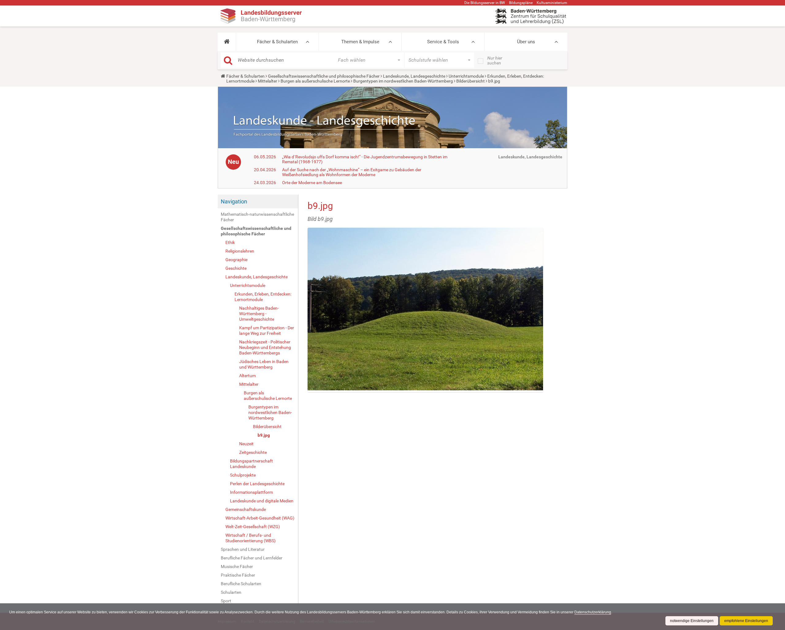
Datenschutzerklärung (592, 612)
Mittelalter (267, 81)
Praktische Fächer (238, 575)
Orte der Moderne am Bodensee (312, 182)
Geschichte (236, 268)
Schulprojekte (243, 475)
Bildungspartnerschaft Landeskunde (251, 463)
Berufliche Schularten (241, 583)
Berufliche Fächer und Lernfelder (251, 557)
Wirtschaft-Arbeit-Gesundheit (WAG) (259, 518)
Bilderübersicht (470, 81)
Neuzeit (246, 443)
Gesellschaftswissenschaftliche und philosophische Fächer (324, 76)
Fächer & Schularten (277, 41)
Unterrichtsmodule (466, 76)
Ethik (230, 242)
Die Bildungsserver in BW (484, 3)
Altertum (247, 375)
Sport (226, 600)
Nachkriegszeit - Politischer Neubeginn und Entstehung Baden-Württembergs (265, 347)
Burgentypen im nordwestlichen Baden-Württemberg (403, 81)
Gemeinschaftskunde (245, 509)
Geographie (236, 259)
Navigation (234, 201)
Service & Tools (443, 41)
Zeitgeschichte (253, 452)
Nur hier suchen (494, 60)
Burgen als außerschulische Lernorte (315, 81)
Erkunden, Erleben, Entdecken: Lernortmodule (263, 297)
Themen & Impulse (360, 41)
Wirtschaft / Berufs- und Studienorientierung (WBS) (250, 538)
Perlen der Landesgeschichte (257, 483)
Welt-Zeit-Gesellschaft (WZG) (252, 526)
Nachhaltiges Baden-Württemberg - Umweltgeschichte (259, 314)
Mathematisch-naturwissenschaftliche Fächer (257, 217)
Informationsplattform (251, 492)
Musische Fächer (237, 566)
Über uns (526, 41)
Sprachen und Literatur (243, 549)
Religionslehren (239, 251)
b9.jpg (264, 435)
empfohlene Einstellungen (746, 621)
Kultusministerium (552, 3)
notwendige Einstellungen (692, 621)
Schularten (231, 592)
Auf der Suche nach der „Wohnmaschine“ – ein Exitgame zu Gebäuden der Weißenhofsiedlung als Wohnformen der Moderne (351, 172)
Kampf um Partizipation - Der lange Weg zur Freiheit (266, 330)
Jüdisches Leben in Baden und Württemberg (264, 364)
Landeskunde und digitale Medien (261, 500)
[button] (227, 41)
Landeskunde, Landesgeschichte (414, 76)
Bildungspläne (521, 3)
